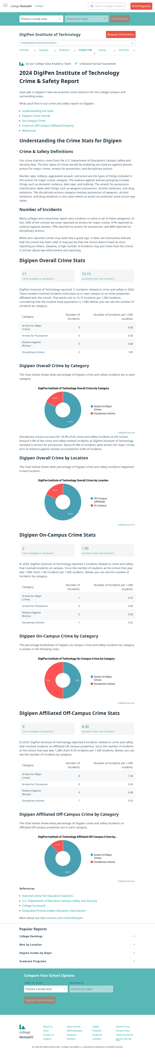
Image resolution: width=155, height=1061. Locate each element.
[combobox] (106, 6)
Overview (24, 49)
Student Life (85, 49)
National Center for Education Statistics (47, 896)
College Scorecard (33, 905)
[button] (121, 34)
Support (47, 1038)
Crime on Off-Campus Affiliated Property (48, 125)
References (29, 130)
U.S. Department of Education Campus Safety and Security (59, 901)
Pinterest (96, 1030)
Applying (43, 49)
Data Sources (74, 1026)
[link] (27, 50)
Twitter (95, 1026)
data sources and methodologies (61, 918)
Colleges (39, 6)
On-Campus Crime (34, 121)
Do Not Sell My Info (123, 1039)
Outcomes (124, 49)
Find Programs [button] (141, 6)
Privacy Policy (123, 1030)
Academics (64, 49)
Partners (71, 1038)
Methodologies (74, 1030)
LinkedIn (96, 1038)
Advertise (71, 1034)
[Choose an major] (87, 18)
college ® (21, 6)
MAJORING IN (76, 982)
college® (26, 1034)
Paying (102, 49)
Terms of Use (122, 1026)
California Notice (124, 1034)
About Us (48, 1026)
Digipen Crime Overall (36, 116)
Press (46, 1030)
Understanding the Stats (38, 111)
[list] (27, 50)
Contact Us (48, 1034)
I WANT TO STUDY (33, 982)
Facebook (97, 1034)
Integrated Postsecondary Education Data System (54, 910)
